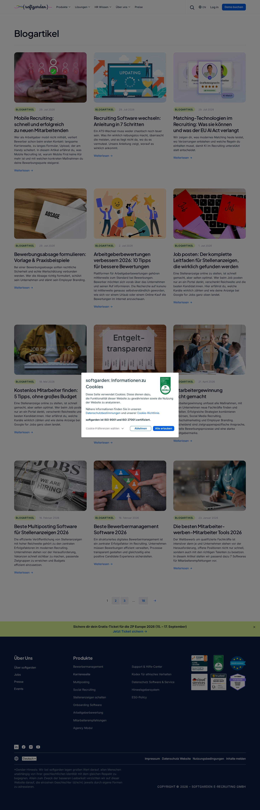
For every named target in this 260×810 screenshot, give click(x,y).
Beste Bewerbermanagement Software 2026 (126, 529)
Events (18, 689)
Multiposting (81, 682)
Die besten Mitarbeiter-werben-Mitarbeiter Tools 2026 (207, 529)
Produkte (62, 7)
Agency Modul (83, 728)
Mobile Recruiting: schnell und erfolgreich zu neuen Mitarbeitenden (41, 124)
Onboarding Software (87, 705)
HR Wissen (101, 7)
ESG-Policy (139, 697)
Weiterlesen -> (23, 170)
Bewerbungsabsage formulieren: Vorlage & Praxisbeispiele (50, 257)
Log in (214, 7)
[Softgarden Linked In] (16, 747)
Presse (18, 681)
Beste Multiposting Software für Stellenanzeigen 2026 (45, 529)
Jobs (17, 674)
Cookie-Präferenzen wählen (102, 428)
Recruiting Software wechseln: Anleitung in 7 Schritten (127, 121)
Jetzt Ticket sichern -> (130, 631)
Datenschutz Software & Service (153, 682)
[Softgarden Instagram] (31, 747)
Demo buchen (234, 7)
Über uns (121, 7)
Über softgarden (25, 667)
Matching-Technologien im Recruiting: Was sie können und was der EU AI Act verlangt (206, 124)
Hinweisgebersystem (145, 689)
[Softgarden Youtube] (38, 747)
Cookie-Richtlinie (148, 413)
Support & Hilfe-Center (147, 666)
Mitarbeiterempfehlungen (89, 720)
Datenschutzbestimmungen (103, 413)
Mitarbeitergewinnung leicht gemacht (197, 393)
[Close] (254, 627)
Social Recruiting (84, 689)
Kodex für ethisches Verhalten (151, 674)
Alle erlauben (163, 428)
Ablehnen (141, 428)
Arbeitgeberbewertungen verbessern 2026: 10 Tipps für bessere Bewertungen (122, 260)
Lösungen (81, 7)
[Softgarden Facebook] (23, 747)
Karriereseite (81, 674)
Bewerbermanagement (88, 666)
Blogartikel (25, 109)
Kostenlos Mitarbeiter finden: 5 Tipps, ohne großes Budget (46, 393)
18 (143, 600)
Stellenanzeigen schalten (89, 697)
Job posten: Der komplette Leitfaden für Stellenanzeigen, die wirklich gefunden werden (206, 260)
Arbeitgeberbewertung (88, 712)
